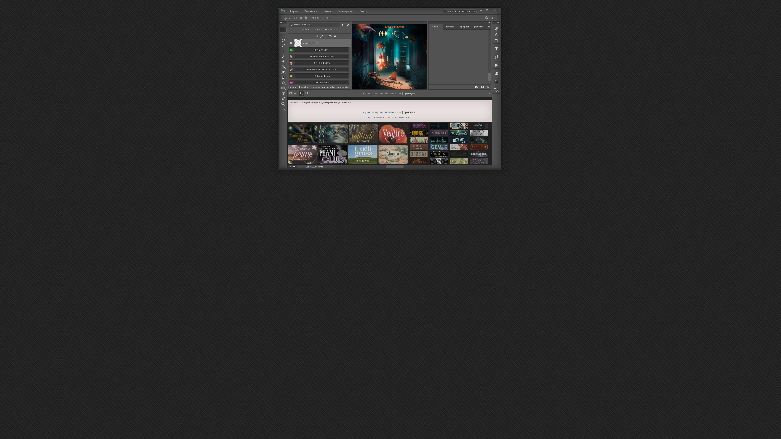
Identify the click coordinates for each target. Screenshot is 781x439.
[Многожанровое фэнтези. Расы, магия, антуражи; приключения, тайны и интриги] (419, 161)
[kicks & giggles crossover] (459, 147)
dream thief (304, 87)
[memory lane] (479, 133)
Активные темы (322, 18)
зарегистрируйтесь (327, 29)
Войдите (306, 29)
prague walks (328, 87)
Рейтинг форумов (376, 117)
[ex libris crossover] (479, 126)
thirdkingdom (343, 87)
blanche (292, 87)
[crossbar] (419, 154)
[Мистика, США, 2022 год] (439, 140)
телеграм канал (458, 11)
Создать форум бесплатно (398, 117)
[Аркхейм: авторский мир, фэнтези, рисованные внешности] (479, 147)
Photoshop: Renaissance (380, 93)
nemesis (315, 87)
